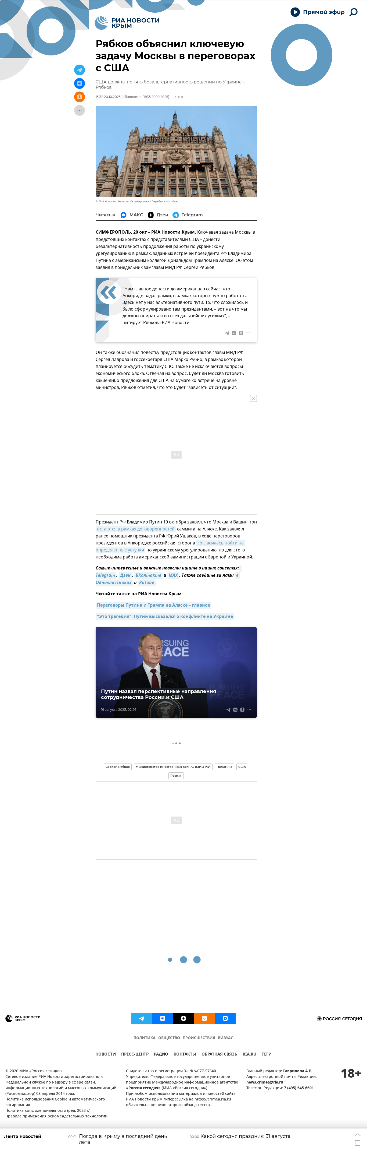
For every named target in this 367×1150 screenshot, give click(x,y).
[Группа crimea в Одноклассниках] (204, 1018)
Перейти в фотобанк (165, 201)
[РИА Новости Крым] (127, 23)
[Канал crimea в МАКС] (225, 1018)
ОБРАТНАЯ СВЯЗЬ (219, 1055)
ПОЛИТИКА (145, 1038)
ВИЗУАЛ (225, 1038)
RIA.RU (249, 1055)
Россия (176, 776)
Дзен (125, 575)
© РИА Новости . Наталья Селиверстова (122, 201)
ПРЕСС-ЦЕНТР (135, 1055)
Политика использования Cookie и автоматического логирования (55, 1102)
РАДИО (161, 1055)
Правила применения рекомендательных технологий (56, 1116)
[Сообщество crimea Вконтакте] (162, 1018)
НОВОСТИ (105, 1055)
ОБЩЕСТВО (169, 1038)
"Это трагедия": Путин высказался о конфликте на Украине (165, 616)
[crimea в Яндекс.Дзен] (183, 1018)
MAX (173, 575)
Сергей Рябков (118, 767)
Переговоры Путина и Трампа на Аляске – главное (153, 605)
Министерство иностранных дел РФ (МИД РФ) (173, 767)
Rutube (146, 582)
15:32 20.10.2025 (108, 97)
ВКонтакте (148, 575)
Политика (224, 767)
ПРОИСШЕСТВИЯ (199, 1038)
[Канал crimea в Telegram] (141, 1018)
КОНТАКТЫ (185, 1055)
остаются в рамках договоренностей (136, 529)
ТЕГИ (267, 1055)
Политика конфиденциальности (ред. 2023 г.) (47, 1111)
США (242, 767)
